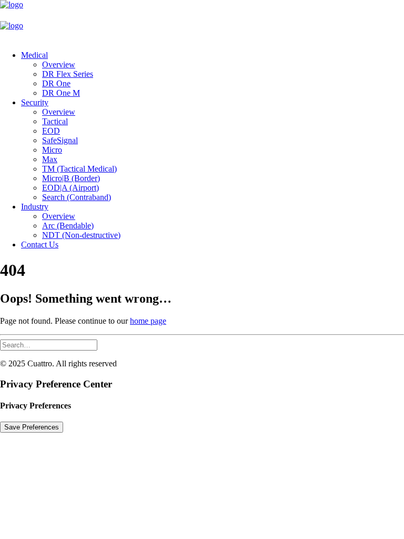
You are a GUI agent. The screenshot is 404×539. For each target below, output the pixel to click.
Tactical (55, 121)
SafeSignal (60, 140)
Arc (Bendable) (68, 225)
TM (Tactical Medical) (79, 168)
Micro (52, 149)
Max (49, 159)
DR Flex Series (67, 73)
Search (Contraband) (76, 197)
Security (34, 102)
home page (148, 320)
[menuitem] (212, 74)
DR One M (61, 92)
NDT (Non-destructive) (81, 235)
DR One (56, 83)
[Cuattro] (202, 21)
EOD (51, 130)
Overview (58, 64)
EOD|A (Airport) (70, 187)
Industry (34, 206)
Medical (34, 55)
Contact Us (39, 244)
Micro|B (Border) (71, 178)
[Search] (48, 344)
